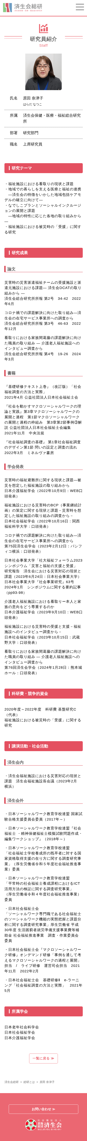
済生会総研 (11, 1082)
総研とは (29, 1082)
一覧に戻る (43, 1058)
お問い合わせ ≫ (43, 1109)
